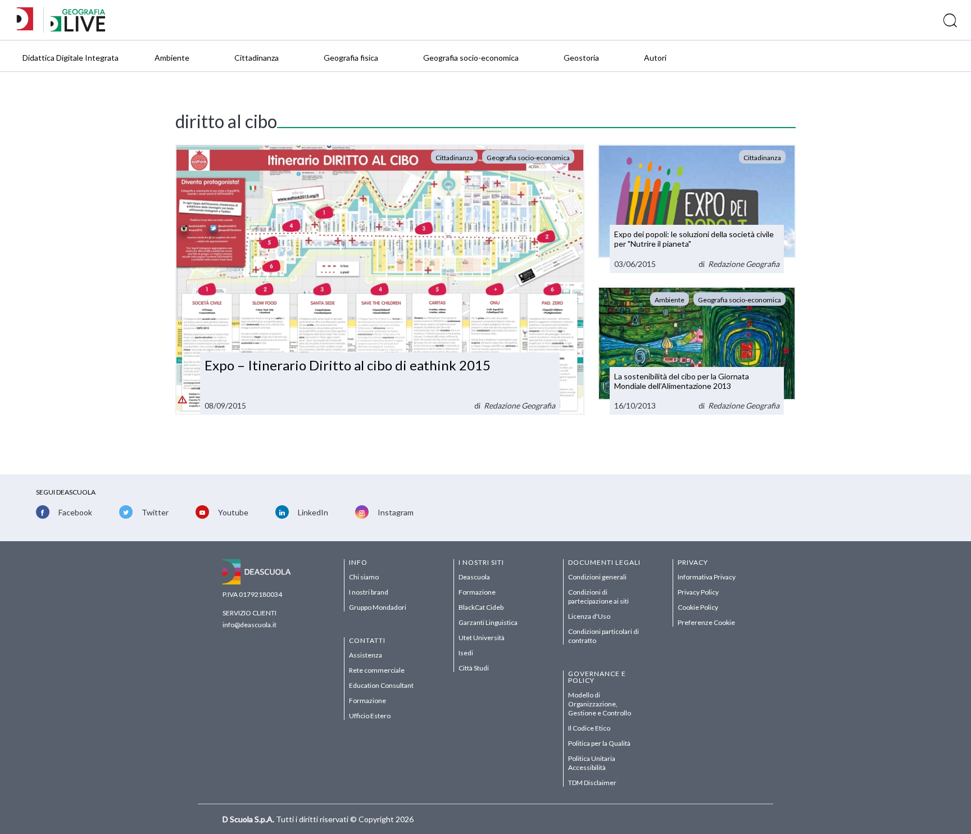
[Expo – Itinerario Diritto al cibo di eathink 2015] (379, 279)
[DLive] (28, 20)
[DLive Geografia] (78, 28)
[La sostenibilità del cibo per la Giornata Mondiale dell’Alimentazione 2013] (697, 351)
